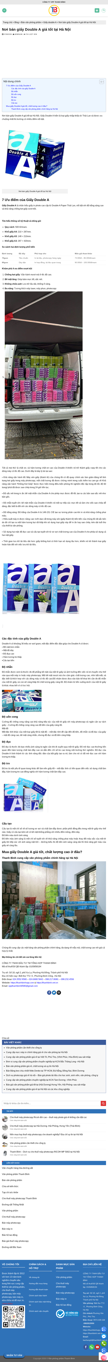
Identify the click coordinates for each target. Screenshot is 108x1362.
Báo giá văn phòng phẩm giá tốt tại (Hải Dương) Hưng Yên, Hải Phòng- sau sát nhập (45, 1085)
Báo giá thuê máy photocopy (15, 1241)
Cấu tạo (14, 103)
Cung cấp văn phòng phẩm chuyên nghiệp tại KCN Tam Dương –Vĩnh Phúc (41, 1080)
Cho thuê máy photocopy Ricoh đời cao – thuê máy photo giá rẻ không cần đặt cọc (48, 1117)
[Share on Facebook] (49, 992)
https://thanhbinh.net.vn (47, 983)
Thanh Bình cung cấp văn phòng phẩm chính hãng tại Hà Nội (34, 109)
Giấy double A (49, 22)
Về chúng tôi (34, 1277)
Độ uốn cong (16, 94)
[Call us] (91, 1347)
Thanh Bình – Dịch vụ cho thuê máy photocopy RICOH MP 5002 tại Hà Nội (45, 1152)
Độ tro (13, 100)
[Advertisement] (54, 59)
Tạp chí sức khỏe (10, 1192)
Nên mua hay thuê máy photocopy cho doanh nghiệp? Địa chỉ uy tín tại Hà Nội (46, 1134)
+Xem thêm (7, 1304)
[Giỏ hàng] (97, 10)
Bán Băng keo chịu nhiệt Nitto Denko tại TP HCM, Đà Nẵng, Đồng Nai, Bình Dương (45, 1071)
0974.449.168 (99, 1320)
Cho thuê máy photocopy (13, 1217)
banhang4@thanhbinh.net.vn (95, 1340)
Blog (16, 22)
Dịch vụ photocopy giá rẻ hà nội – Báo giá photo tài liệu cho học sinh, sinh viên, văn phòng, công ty (52, 1075)
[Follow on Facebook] (86, 1347)
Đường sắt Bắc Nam (11, 1247)
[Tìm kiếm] (104, 10)
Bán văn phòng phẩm (31, 22)
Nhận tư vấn (14, 1355)
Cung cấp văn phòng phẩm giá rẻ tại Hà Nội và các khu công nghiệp (38, 1089)
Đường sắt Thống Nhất (13, 1204)
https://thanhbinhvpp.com (22, 983)
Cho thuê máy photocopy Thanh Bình (19, 1198)
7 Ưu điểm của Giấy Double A (18, 86)
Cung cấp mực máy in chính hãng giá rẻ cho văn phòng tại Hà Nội (37, 1052)
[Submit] (103, 1103)
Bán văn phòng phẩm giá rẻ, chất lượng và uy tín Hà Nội (32, 1066)
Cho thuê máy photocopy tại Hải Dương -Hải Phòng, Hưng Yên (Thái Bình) (45, 1126)
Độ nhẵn (14, 91)
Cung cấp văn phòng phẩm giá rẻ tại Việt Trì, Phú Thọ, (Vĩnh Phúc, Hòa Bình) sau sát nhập (48, 1057)
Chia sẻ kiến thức (10, 1186)
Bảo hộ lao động (9, 1235)
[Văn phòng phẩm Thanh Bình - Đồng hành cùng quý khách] (54, 10)
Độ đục (14, 97)
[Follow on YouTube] (97, 1347)
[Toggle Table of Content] (100, 82)
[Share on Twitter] (54, 992)
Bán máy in (7, 1229)
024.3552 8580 (20, 979)
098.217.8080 (51, 979)
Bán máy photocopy (11, 1223)
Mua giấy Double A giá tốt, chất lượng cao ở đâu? (26, 106)
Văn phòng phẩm (10, 1211)
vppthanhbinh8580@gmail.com (23, 986)
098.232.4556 (67, 979)
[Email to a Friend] (59, 992)
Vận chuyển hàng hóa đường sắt (17, 1168)
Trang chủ (7, 22)
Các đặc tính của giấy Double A (23, 89)
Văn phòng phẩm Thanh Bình (16, 1174)
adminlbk (18, 34)
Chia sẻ (5, 1038)
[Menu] (4, 10)
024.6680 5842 (36, 979)
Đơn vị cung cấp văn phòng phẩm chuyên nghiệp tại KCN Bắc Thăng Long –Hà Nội (45, 1061)
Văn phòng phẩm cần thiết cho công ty (24, 1048)
